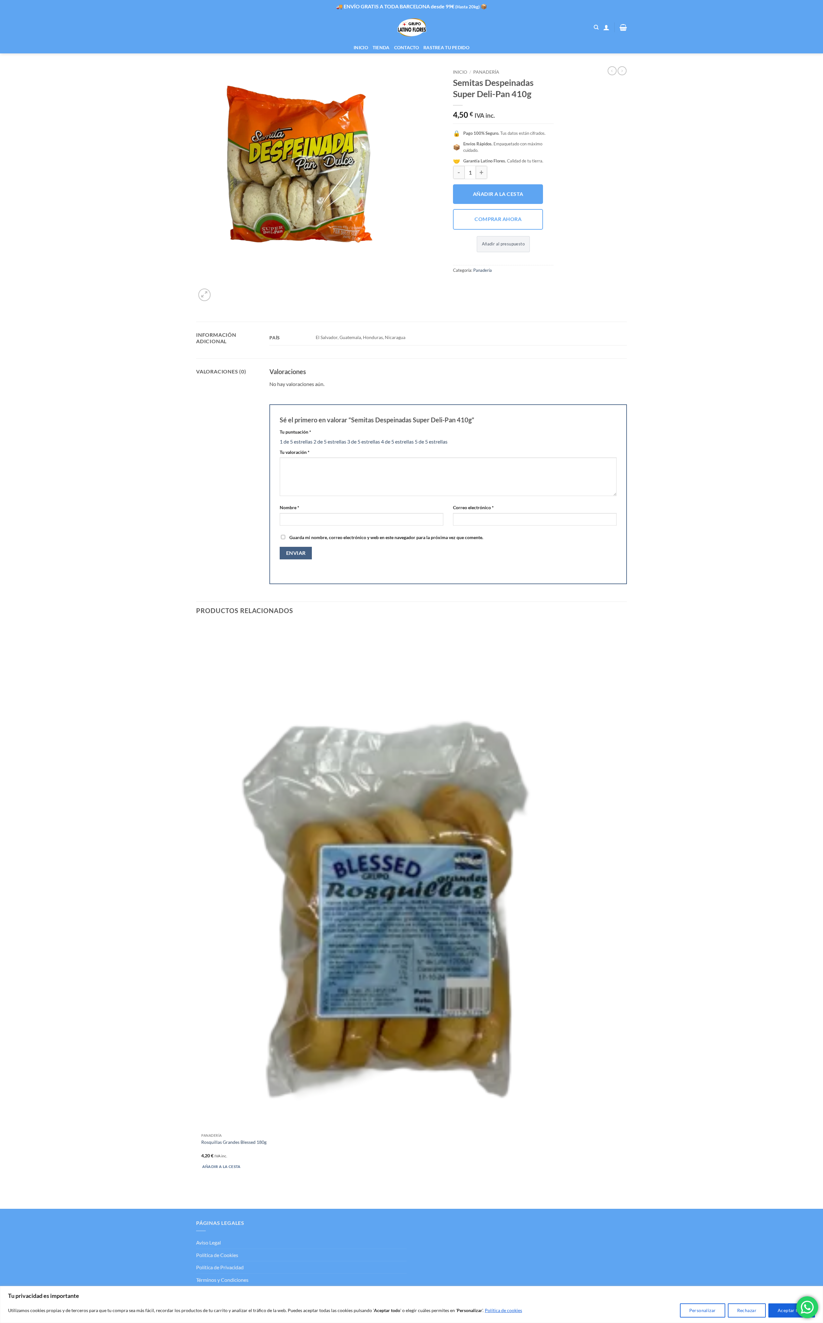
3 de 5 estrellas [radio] (363, 441)
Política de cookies (503, 1310)
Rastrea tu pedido (446, 47)
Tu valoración (295, 452)
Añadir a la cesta (498, 194)
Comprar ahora (498, 219)
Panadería (486, 72)
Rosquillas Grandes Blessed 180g (234, 1142)
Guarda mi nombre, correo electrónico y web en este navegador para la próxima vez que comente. (386, 537)
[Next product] (612, 70)
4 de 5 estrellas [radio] (397, 441)
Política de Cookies (217, 1255)
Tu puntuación (295, 432)
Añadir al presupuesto (503, 243)
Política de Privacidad (220, 1267)
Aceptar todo (792, 1310)
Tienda (381, 47)
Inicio (361, 47)
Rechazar (746, 1310)
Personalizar (702, 1310)
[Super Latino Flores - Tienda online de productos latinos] (412, 27)
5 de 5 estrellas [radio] (431, 441)
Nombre (289, 507)
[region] (411, 1304)
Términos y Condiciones (222, 1280)
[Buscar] (596, 27)
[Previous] (199, 1197)
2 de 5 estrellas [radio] (329, 441)
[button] (606, 27)
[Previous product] (622, 70)
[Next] (220, 291)
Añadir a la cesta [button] (221, 1166)
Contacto (406, 47)
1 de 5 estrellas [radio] (296, 441)
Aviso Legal (208, 1242)
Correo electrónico (473, 507)
